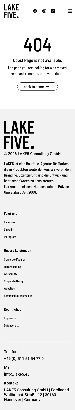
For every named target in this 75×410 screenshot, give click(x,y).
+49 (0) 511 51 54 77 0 (24, 358)
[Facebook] (35, 11)
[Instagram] (44, 11)
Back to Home (34, 86)
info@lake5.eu (17, 374)
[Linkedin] (53, 11)
